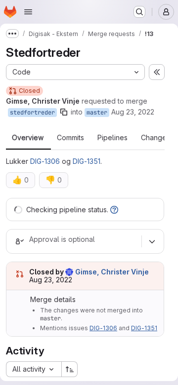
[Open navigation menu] (28, 12)
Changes (155, 138)
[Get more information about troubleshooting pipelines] (114, 209)
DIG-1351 (86, 161)
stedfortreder (32, 112)
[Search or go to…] (139, 12)
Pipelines (112, 138)
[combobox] (33, 369)
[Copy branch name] (64, 112)
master (97, 112)
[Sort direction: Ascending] (70, 369)
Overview (28, 138)
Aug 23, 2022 (132, 112)
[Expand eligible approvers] (152, 241)
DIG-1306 (45, 161)
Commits (70, 138)
